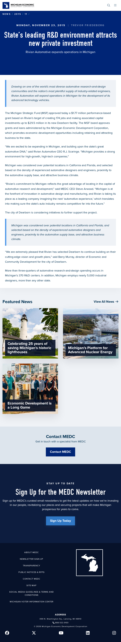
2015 (17, 14)
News (7, 14)
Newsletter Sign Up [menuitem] (31, 559)
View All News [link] (104, 302)
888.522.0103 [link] (62, 623)
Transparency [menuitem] (31, 565)
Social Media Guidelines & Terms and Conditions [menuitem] (31, 593)
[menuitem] (108, 5)
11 (26, 14)
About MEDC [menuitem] (31, 552)
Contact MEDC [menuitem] (31, 579)
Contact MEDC (60, 452)
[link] (18, 5)
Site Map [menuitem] (31, 585)
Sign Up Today (60, 521)
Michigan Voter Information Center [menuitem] (31, 601)
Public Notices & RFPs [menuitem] (31, 572)
